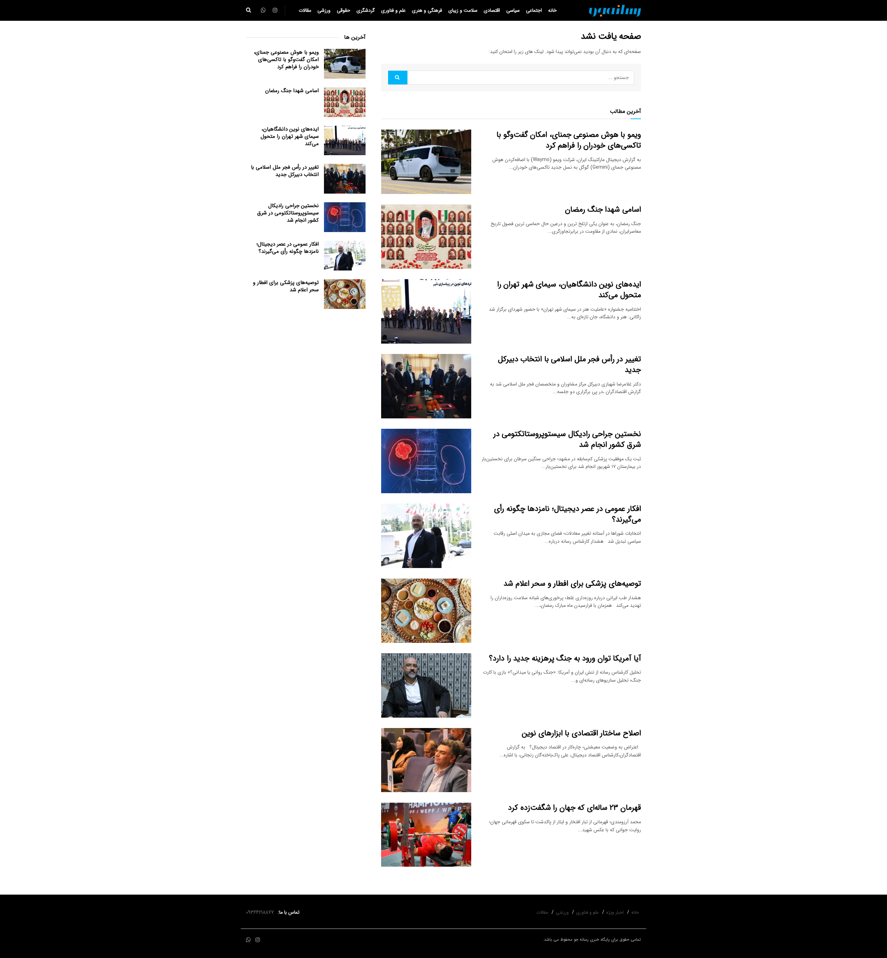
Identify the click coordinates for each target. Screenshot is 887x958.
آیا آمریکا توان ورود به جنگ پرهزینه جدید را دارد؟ (565, 658)
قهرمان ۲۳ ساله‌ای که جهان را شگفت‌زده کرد (574, 808)
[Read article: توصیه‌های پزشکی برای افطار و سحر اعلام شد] (426, 610)
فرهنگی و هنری (427, 10)
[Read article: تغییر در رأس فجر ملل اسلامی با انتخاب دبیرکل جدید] (426, 386)
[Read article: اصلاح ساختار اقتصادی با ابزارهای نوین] (426, 760)
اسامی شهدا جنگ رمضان (603, 209)
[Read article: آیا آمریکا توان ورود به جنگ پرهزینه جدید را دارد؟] (426, 685)
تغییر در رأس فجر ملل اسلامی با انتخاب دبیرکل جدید (569, 364)
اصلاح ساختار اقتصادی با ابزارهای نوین (581, 733)
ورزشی (324, 10)
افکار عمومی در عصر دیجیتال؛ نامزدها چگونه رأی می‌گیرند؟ (567, 514)
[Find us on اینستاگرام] (257, 940)
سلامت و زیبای (462, 10)
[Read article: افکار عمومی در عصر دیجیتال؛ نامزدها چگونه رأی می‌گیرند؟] (426, 536)
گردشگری (366, 10)
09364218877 (261, 912)
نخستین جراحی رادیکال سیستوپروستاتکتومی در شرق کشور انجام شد (567, 439)
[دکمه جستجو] (248, 10)
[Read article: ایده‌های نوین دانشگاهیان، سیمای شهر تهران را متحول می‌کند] (426, 311)
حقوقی (343, 10)
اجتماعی (534, 10)
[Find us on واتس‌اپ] (248, 940)
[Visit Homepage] (615, 10)
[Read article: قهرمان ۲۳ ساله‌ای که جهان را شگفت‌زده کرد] (426, 834)
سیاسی (513, 10)
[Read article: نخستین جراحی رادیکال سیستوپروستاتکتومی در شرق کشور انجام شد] (426, 461)
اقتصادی (492, 10)
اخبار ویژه (615, 912)
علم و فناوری (393, 10)
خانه (552, 10)
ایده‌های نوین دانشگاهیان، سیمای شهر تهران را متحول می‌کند (569, 289)
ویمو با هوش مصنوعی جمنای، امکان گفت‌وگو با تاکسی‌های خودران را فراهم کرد (569, 140)
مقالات (305, 10)
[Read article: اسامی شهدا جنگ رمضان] (426, 236)
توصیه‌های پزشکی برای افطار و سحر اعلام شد (572, 583)
